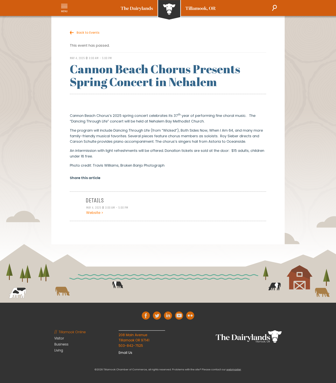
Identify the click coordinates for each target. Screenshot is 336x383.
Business (61, 344)
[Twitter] (157, 315)
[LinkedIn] (168, 315)
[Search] (274, 8)
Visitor (59, 338)
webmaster (233, 369)
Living (58, 350)
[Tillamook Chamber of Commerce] (168, 10)
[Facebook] (146, 315)
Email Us (125, 352)
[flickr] (190, 315)
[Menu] (64, 8)
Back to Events (88, 32)
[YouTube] (179, 315)
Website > (94, 212)
